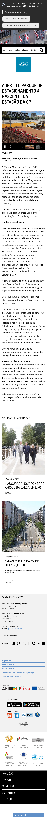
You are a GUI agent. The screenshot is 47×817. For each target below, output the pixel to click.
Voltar (8, 582)
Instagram (18, 643)
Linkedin (13, 643)
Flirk (43, 643)
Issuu (33, 643)
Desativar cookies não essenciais (20, 25)
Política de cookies (30, 6)
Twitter (24, 643)
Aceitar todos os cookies (16, 18)
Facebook (29, 643)
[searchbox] (23, 50)
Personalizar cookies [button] (14, 12)
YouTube (39, 644)
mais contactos (10, 636)
